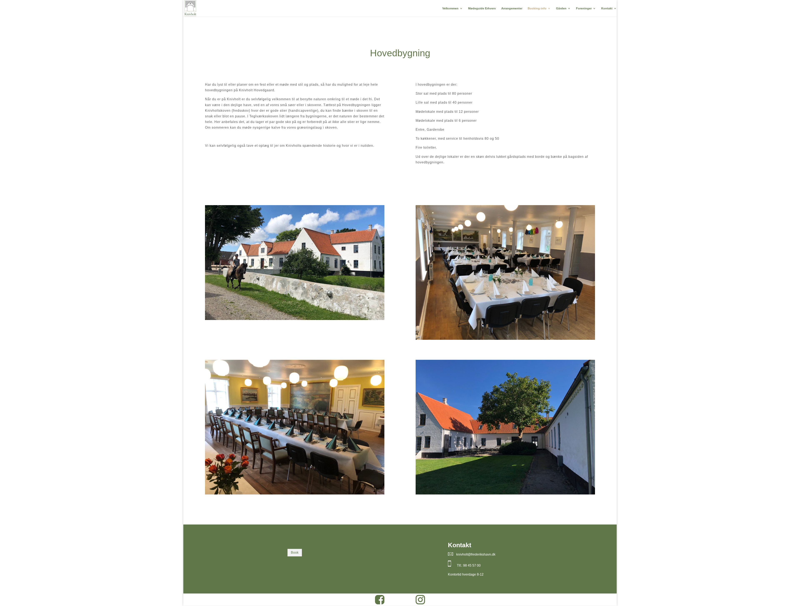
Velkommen (450, 8)
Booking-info (537, 8)
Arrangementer (511, 8)
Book (295, 552)
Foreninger (584, 8)
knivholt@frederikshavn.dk (475, 554)
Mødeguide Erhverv (482, 8)
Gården (561, 8)
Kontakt (606, 8)
